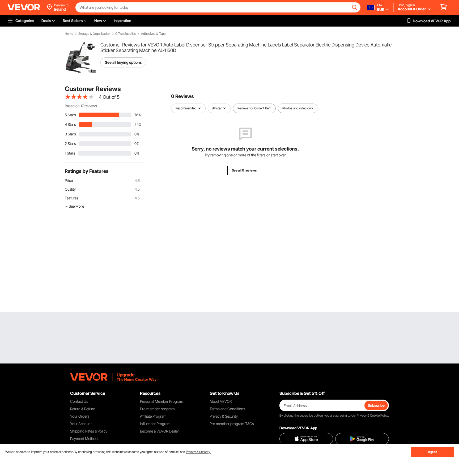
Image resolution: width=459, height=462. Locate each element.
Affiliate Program (153, 416)
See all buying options (123, 62)
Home (69, 34)
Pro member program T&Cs (232, 423)
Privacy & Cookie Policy (372, 415)
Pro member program (157, 409)
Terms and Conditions (227, 409)
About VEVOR (221, 401)
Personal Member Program (161, 401)
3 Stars (70, 134)
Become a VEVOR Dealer (159, 431)
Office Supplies (125, 34)
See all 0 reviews (244, 170)
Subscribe (376, 405)
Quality (70, 189)
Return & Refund (82, 409)
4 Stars (70, 124)
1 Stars (70, 153)
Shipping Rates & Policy (88, 431)
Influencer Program (155, 423)
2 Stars (70, 143)
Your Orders (80, 416)
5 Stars (70, 115)
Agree (432, 452)
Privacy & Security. (198, 452)
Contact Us (79, 401)
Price (69, 180)
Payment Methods (84, 438)
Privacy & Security (224, 416)
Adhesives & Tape (153, 34)
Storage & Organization (94, 34)
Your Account (81, 423)
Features (71, 198)
